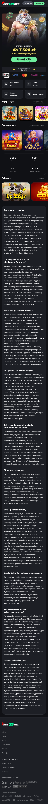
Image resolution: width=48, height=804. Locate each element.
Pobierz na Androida (9, 768)
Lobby (4, 736)
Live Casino (6, 745)
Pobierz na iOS (7, 763)
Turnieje (5, 753)
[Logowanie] (27, 3)
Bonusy (4, 749)
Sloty (4, 740)
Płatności (5, 772)
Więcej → (41, 178)
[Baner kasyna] (24, 43)
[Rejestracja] (39, 3)
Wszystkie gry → (39, 102)
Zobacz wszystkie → (37, 125)
